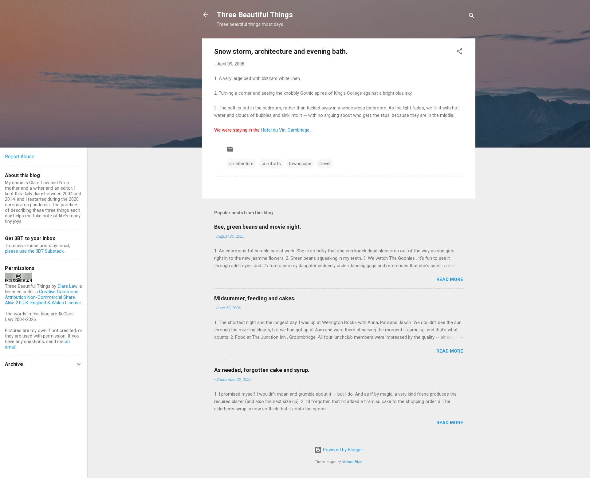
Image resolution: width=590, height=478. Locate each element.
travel (324, 163)
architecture (241, 163)
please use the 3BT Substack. (35, 251)
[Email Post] (230, 151)
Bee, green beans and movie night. (257, 226)
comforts (271, 163)
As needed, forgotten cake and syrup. (261, 370)
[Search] (471, 16)
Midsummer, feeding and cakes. (255, 298)
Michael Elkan (352, 462)
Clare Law (67, 286)
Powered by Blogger (342, 449)
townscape (300, 163)
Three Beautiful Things (255, 14)
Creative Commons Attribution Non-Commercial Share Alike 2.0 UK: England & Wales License (43, 297)
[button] (459, 52)
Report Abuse (19, 157)
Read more (449, 279)
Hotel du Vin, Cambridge (285, 130)
